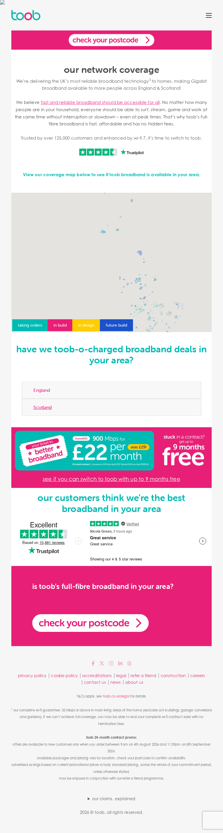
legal (121, 675)
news (115, 682)
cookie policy (64, 675)
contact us (95, 682)
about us (134, 682)
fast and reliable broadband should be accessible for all (100, 102)
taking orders (30, 325)
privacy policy (32, 675)
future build (116, 325)
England (41, 390)
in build (60, 325)
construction (173, 675)
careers (197, 675)
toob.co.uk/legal (116, 696)
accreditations (97, 675)
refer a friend (143, 675)
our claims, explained (113, 798)
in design (86, 325)
